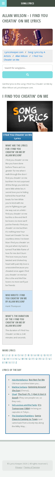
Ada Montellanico (20, 379)
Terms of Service (32, 467)
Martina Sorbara (19, 387)
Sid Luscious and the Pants (24, 405)
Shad (14, 394)
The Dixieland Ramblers (23, 415)
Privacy (18, 467)
